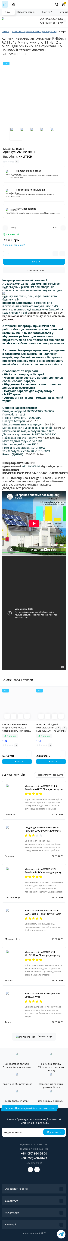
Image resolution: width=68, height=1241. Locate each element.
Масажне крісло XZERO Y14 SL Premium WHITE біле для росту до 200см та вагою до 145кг (44, 789)
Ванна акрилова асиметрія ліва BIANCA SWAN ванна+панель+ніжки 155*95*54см (42, 998)
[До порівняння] (20, 716)
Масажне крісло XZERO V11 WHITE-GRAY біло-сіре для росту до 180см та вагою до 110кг (43, 955)
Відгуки (47, 11)
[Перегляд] (7, 716)
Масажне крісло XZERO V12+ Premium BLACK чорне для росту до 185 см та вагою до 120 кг (43, 872)
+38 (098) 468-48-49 (51, 22)
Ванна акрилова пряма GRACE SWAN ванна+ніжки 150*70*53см (43, 912)
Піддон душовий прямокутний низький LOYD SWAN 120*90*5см (43, 829)
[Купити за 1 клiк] (13, 716)
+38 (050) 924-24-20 (51, 19)
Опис (7, 11)
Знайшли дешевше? (14, 244)
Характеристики (26, 11)
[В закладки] (27, 716)
